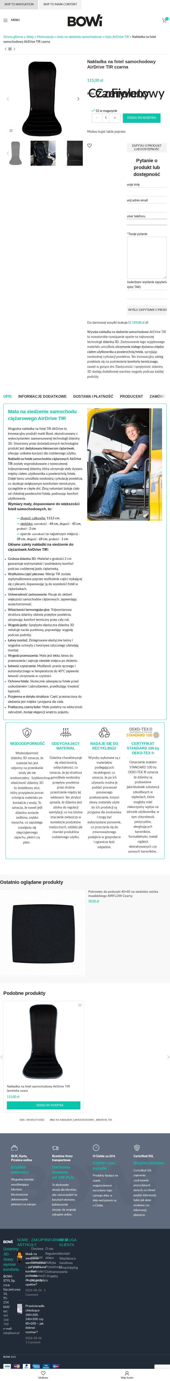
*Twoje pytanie (137, 234)
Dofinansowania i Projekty (56, 1274)
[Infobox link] (27, 786)
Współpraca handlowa (67, 1261)
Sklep (30, 37)
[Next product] (14, 49)
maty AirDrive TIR (117, 37)
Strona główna (13, 37)
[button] (7, 98)
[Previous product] (5, 49)
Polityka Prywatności (53, 1265)
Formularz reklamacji (38, 1274)
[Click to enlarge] (11, 130)
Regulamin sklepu (52, 1256)
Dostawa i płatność (37, 1253)
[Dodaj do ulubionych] (89, 145)
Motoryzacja (45, 37)
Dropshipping (68, 1267)
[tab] (7, 397)
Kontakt (64, 1253)
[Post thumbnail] (19, 1274)
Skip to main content (60, 4)
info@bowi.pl (11, 1333)
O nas (49, 1248)
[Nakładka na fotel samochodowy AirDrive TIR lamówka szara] (44, 1041)
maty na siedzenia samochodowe (79, 37)
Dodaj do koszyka (141, 118)
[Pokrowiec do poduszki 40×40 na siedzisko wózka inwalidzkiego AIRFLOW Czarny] (42, 932)
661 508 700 (6, 1320)
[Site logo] (85, 20)
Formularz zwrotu (38, 1264)
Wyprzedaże (39, 1280)
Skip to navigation (19, 4)
